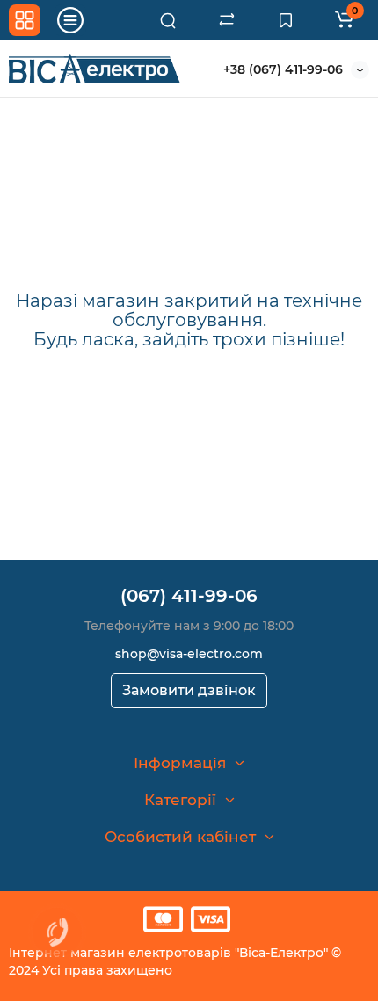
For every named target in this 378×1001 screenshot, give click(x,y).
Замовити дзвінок (189, 690)
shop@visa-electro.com (189, 654)
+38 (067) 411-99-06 (283, 69)
